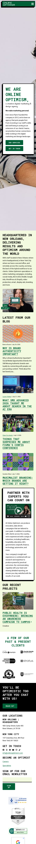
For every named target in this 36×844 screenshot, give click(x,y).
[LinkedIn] (10, 750)
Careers (6, 762)
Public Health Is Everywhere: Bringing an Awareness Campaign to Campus (18, 617)
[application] (18, 511)
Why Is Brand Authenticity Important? (12, 351)
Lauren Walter (7, 397)
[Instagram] (16, 750)
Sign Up (9, 786)
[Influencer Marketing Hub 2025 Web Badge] (18, 816)
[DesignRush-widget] (18, 801)
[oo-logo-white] (9, 4)
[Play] (8, 516)
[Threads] (7, 750)
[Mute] (26, 516)
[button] (32, 4)
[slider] (16, 516)
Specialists (7, 766)
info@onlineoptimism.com (13, 753)
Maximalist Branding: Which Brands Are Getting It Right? (18, 480)
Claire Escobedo (8, 435)
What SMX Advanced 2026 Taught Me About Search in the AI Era (17, 405)
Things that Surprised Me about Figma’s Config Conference (16, 443)
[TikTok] (19, 750)
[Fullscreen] (29, 516)
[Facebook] (3, 750)
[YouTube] (13, 750)
